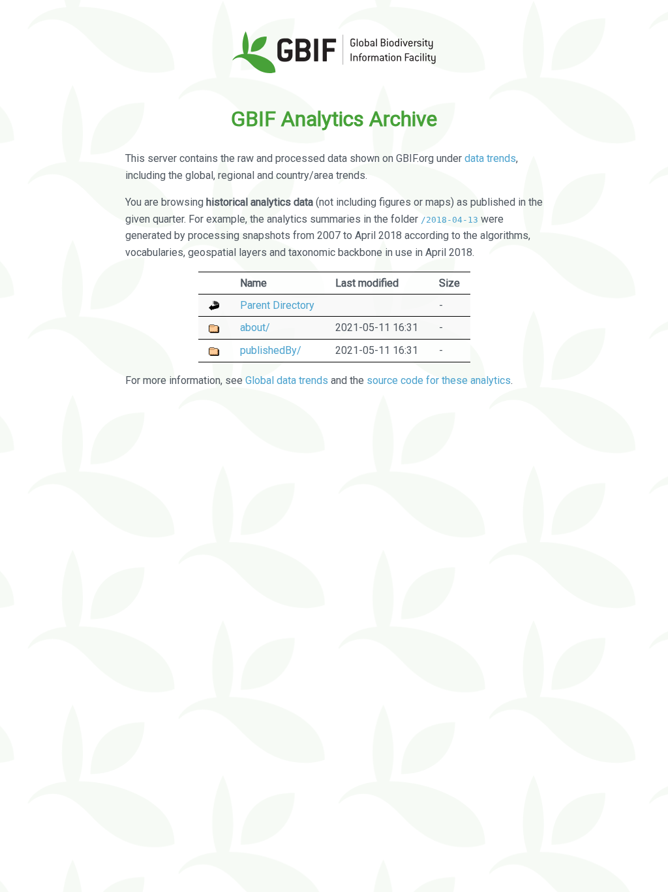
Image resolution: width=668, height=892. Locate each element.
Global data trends (286, 380)
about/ (255, 327)
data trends (490, 158)
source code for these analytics (439, 380)
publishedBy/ (270, 350)
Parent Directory (277, 305)
